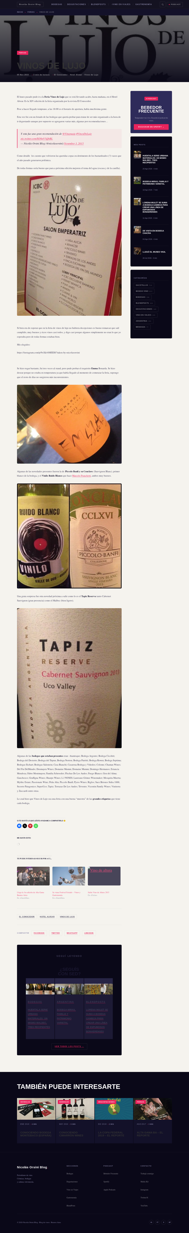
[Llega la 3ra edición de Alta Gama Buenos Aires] (33, 876)
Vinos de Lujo (91, 75)
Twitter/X (144, 1197)
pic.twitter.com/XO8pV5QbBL (37, 138)
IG (151, 1222)
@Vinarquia (69, 133)
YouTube (144, 1205)
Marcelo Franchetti (81, 475)
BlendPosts (98, 4)
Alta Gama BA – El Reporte (150, 1134)
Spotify (106, 1181)
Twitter (55, 933)
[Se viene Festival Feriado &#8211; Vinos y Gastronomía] (68, 876)
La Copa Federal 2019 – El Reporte (111, 1134)
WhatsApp (72, 933)
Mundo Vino (144, 291)
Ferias (31, 12)
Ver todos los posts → (69, 1046)
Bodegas (56, 4)
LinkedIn (89, 933)
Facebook (39, 933)
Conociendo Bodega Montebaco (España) (35, 1134)
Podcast (176, 4)
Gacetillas (144, 285)
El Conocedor (61, 75)
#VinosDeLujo (84, 133)
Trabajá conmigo (147, 1173)
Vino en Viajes (121, 4)
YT (157, 1222)
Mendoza (142, 327)
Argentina (143, 321)
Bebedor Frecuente (110, 1173)
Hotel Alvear (76, 75)
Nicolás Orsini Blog (30, 4)
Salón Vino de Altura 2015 (98, 892)
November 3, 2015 (74, 143)
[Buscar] (162, 4)
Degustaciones (76, 4)
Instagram (144, 1189)
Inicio (20, 12)
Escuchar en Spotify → (151, 127)
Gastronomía (143, 4)
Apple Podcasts (109, 1189)
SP (170, 1222)
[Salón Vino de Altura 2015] (104, 876)
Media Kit (144, 1181)
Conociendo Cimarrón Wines (71, 1134)
